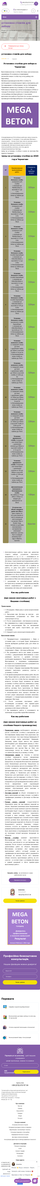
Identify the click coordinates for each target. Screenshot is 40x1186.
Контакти (20, 1156)
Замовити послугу (20, 880)
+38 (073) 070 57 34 (24, 895)
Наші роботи (20, 1111)
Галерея (20, 1113)
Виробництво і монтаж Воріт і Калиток (20, 1129)
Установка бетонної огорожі (20, 1125)
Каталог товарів (20, 1151)
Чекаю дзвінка (20, 901)
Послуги (12, 38)
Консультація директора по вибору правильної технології (20, 1139)
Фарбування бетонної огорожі (20, 1134)
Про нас (20, 1106)
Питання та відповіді (20, 1146)
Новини (20, 1108)
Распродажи (20, 1153)
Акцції (20, 1116)
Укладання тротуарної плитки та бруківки (20, 1127)
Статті (20, 1148)
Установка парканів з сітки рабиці (20, 1132)
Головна (4, 38)
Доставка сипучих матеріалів (20, 1137)
